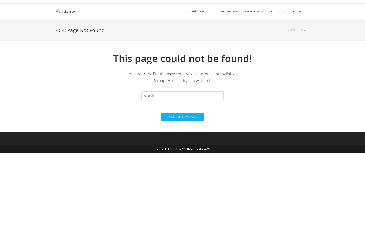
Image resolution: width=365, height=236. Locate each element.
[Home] (285, 30)
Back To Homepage (182, 117)
